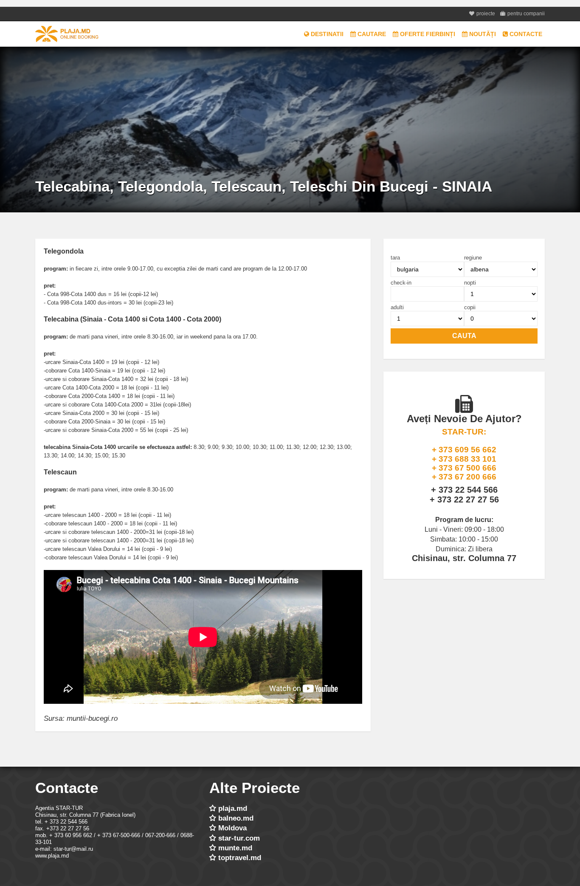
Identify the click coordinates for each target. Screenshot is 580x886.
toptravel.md (239, 858)
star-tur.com (239, 838)
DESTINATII (326, 34)
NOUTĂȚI (481, 34)
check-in (401, 283)
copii (470, 307)
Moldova (232, 828)
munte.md (235, 848)
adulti (397, 307)
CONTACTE (525, 34)
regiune (473, 258)
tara (395, 258)
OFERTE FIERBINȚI (426, 34)
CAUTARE (371, 34)
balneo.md (235, 818)
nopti (470, 283)
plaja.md (232, 808)
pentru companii (526, 14)
